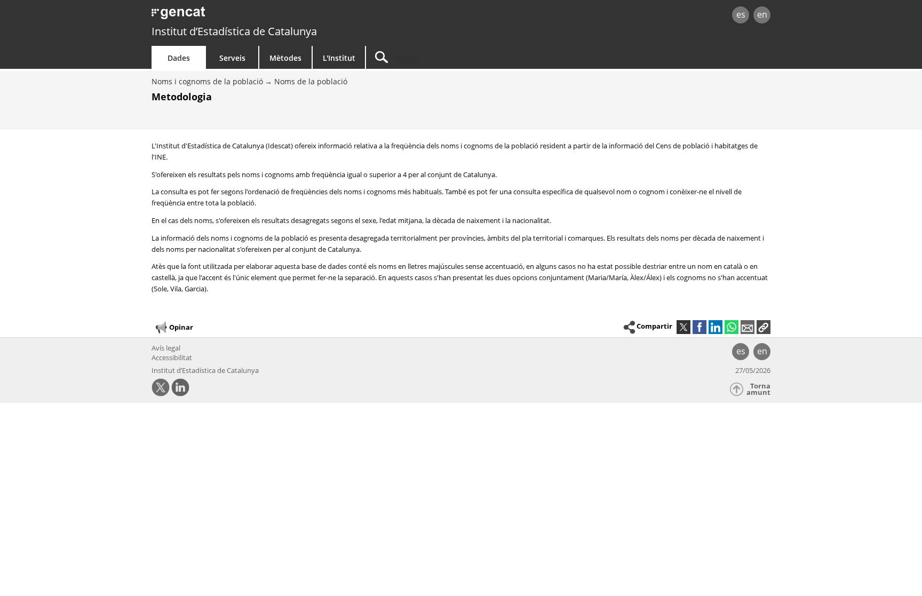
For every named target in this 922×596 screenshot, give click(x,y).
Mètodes (285, 58)
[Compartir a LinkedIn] (715, 327)
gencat (275, 15)
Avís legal (166, 348)
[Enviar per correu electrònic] (747, 327)
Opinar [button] (181, 326)
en (762, 14)
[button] (763, 327)
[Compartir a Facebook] (699, 327)
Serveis (232, 58)
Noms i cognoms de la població (207, 81)
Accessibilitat (172, 357)
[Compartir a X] (683, 327)
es (740, 14)
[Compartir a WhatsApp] (731, 327)
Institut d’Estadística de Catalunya (234, 31)
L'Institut (339, 58)
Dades (179, 58)
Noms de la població (310, 81)
